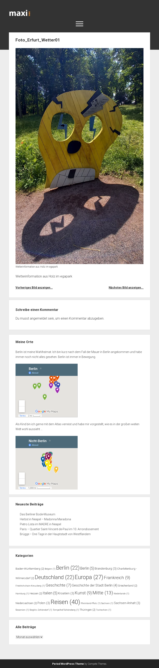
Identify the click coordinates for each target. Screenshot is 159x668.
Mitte (103, 593)
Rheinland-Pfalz (91, 603)
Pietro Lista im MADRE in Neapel (40, 524)
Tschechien (103, 610)
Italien (50, 593)
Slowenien (22, 610)
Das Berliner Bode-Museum (37, 514)
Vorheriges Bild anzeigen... (34, 287)
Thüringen (87, 609)
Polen (43, 603)
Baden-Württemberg (30, 568)
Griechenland (127, 585)
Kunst (83, 592)
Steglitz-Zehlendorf (41, 610)
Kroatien (66, 593)
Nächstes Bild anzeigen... (126, 287)
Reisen (65, 601)
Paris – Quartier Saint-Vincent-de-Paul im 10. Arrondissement (59, 529)
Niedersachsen (26, 603)
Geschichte (58, 585)
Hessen (36, 593)
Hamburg (22, 593)
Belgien (50, 569)
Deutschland (54, 577)
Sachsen (107, 603)
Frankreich (117, 577)
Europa (89, 577)
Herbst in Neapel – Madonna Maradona (45, 519)
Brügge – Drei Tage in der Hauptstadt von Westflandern (55, 534)
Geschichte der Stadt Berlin (94, 585)
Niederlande (121, 593)
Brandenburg (106, 568)
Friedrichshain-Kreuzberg (30, 585)
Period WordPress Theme (68, 663)
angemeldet (38, 318)
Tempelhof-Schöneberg (66, 610)
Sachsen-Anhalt (127, 603)
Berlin (68, 568)
